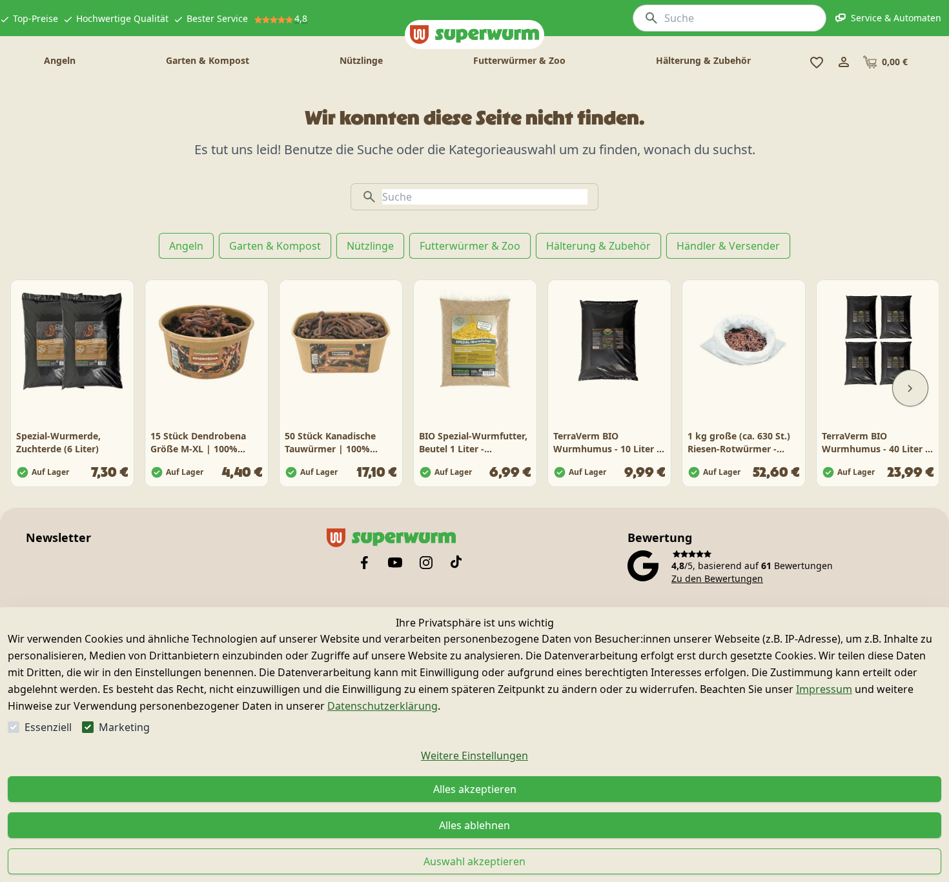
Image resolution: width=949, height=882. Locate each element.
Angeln (186, 246)
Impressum (824, 689)
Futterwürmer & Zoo (470, 246)
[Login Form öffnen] (844, 62)
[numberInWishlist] (817, 62)
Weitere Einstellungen (474, 755)
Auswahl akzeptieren (474, 861)
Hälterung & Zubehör (598, 246)
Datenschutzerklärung (382, 706)
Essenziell (48, 727)
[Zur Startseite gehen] (474, 34)
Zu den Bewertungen (717, 578)
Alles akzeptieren (474, 789)
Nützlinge (370, 246)
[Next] (910, 388)
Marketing (124, 727)
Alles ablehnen (474, 825)
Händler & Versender (728, 246)
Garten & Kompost (275, 246)
